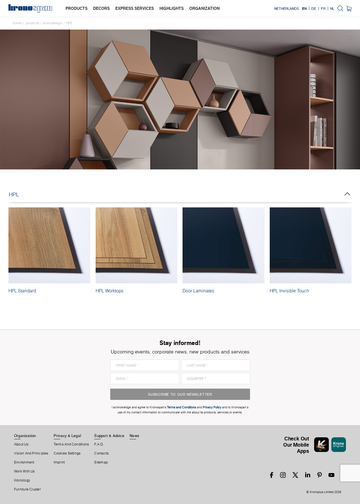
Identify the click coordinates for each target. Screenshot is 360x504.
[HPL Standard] (49, 245)
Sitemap (101, 462)
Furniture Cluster (27, 489)
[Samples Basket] (349, 8)
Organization (25, 435)
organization (204, 8)
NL (332, 8)
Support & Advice (109, 435)
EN (304, 8)
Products (32, 23)
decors (101, 8)
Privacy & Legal (67, 435)
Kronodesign (52, 23)
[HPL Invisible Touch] (311, 245)
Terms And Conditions (71, 444)
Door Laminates (198, 291)
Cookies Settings (67, 453)
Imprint (59, 462)
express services (134, 8)
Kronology (22, 480)
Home (17, 23)
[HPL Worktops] (136, 245)
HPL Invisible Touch (289, 291)
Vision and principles (31, 453)
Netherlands (286, 8)
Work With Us (24, 471)
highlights (171, 8)
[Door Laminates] (223, 245)
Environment (24, 462)
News (134, 435)
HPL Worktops (109, 291)
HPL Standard (22, 291)
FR (323, 8)
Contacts (101, 453)
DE (313, 8)
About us (21, 444)
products (76, 8)
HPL (69, 23)
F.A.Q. (99, 444)
